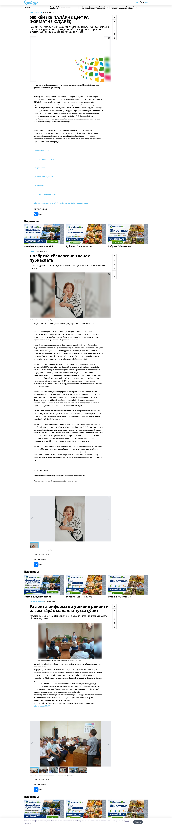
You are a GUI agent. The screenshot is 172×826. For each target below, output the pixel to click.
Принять (138, 822)
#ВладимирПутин (41, 150)
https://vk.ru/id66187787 (43, 706)
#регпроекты (39, 185)
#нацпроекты (39, 168)
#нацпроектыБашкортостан (45, 194)
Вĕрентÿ (33, 251)
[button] (108, 744)
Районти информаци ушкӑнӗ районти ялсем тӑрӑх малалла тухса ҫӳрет (94, 7)
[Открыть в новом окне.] (38, 214)
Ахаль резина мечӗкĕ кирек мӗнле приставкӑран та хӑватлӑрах (124, 7)
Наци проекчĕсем (36, 13)
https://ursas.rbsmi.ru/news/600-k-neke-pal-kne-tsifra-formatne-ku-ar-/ (61, 203)
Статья (27, 7)
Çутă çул (31, 2)
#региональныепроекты (44, 176)
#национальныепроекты (44, 159)
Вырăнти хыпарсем (36, 602)
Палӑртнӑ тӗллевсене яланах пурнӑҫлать (60, 7)
